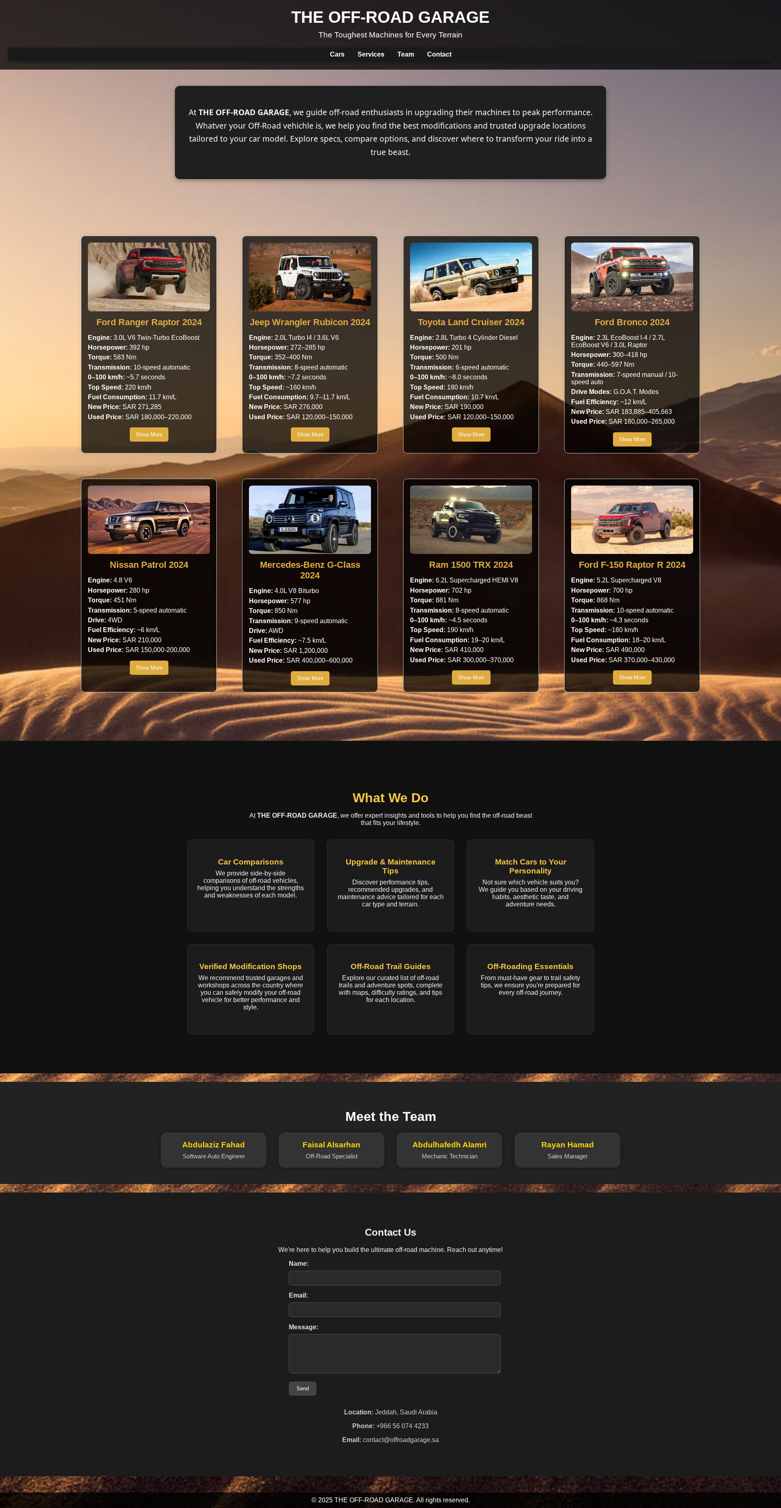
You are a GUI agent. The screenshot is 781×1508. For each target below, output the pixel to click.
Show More (149, 434)
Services (371, 54)
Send (303, 1388)
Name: (299, 1263)
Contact (439, 54)
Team (405, 54)
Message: (304, 1327)
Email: (298, 1295)
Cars (337, 54)
